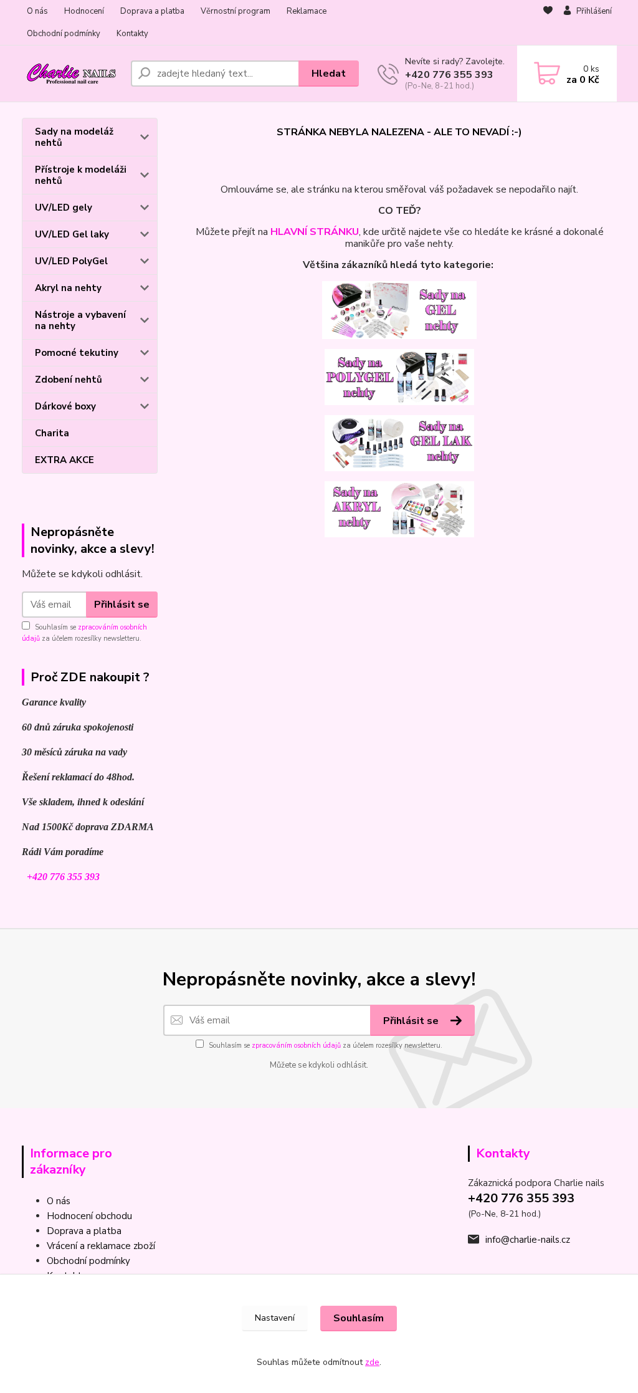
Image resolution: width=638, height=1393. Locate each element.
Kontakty (132, 33)
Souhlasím (358, 1318)
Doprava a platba (152, 11)
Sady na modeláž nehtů (74, 137)
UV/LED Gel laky (72, 234)
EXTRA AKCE (64, 460)
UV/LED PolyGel (71, 261)
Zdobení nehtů (68, 379)
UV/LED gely (63, 207)
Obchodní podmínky (63, 33)
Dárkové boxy (65, 406)
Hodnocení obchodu (89, 1216)
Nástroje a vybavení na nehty (80, 320)
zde (372, 1362)
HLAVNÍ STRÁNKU (314, 232)
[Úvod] (71, 74)
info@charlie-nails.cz (527, 1239)
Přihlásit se (122, 604)
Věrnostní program (235, 11)
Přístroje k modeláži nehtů (80, 175)
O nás (37, 11)
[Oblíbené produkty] (548, 23)
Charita (52, 433)
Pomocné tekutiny (76, 353)
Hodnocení (84, 11)
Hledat (329, 73)
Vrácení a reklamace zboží (101, 1246)
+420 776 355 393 (449, 75)
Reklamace (306, 11)
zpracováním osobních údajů (296, 1045)
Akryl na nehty (68, 288)
